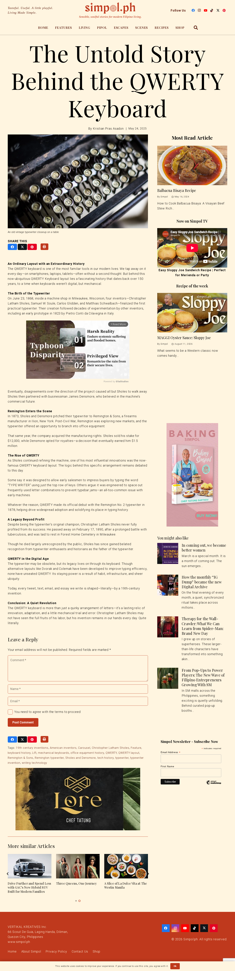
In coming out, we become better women (204, 548)
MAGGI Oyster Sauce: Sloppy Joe (184, 337)
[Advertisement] (192, 396)
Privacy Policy (56, 951)
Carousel (84, 747)
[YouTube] (205, 10)
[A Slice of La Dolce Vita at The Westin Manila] (29, 866)
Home (12, 951)
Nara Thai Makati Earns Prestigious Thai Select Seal (76, 885)
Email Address (171, 752)
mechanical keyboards (53, 752)
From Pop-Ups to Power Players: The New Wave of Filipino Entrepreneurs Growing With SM (203, 677)
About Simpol (31, 951)
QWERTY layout (128, 752)
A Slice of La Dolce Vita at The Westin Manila (29, 885)
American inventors (63, 747)
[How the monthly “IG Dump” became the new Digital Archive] (167, 585)
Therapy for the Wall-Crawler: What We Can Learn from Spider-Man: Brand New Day (202, 626)
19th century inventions (32, 747)
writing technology (34, 762)
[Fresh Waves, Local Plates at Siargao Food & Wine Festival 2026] (126, 866)
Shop (96, 951)
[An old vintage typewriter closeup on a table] (78, 181)
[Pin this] (32, 247)
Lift (34, 752)
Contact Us (80, 951)
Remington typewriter (49, 757)
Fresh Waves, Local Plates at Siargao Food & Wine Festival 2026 (125, 887)
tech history (105, 757)
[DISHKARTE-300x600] (192, 475)
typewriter (122, 757)
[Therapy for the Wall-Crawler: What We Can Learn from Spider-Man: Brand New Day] (167, 626)
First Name (167, 766)
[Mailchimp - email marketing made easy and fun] (213, 785)
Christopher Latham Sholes (110, 747)
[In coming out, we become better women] (167, 553)
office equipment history (87, 752)
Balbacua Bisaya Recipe (176, 190)
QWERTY (111, 752)
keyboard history (19, 752)
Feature (136, 747)
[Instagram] (199, 10)
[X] (218, 10)
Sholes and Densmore (80, 757)
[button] (195, 28)
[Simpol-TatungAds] (77, 799)
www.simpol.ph (19, 942)
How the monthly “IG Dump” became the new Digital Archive (202, 582)
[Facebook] (193, 10)
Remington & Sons (20, 757)
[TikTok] (212, 10)
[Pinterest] (224, 10)
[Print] (44, 246)
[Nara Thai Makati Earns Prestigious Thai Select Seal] (78, 866)
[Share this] (12, 247)
